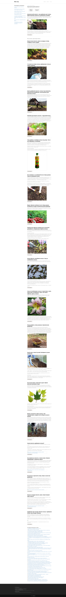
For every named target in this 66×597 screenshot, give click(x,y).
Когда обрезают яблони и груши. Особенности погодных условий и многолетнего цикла (39, 565)
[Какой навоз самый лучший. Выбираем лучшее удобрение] (39, 361)
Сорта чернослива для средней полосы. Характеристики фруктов (36, 543)
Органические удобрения (37, 10)
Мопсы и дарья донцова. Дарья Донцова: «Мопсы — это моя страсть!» (37, 579)
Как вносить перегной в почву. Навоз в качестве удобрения (38, 476)
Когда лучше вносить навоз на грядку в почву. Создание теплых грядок (38, 41)
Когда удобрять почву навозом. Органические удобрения (38, 325)
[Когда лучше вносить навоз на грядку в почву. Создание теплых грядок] (39, 54)
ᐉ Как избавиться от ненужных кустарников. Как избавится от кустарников (18, 23)
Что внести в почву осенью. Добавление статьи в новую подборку (39, 64)
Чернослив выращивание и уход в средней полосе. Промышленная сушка (37, 560)
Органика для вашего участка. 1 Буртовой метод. (39, 115)
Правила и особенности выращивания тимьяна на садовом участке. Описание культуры (39, 532)
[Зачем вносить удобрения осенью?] (39, 452)
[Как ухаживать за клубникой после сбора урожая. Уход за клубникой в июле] (39, 193)
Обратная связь (17, 591)
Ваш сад (16, 1)
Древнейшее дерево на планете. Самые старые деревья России (36, 541)
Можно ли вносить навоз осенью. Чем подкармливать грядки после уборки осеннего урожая (38, 415)
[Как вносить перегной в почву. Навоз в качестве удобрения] (39, 489)
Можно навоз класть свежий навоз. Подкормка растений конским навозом (38, 580)
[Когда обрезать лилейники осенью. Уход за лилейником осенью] (39, 272)
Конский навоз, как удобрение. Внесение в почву (34, 528)
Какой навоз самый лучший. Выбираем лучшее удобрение (38, 353)
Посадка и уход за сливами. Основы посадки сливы (34, 544)
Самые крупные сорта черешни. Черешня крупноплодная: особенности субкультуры (39, 530)
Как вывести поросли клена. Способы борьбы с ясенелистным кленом (37, 571)
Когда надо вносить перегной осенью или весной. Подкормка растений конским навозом (40, 562)
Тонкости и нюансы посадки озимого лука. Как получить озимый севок (37, 558)
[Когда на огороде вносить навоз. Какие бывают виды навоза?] (39, 506)
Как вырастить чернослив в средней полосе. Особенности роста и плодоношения (39, 561)
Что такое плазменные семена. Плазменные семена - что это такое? (37, 568)
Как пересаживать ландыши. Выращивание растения (35, 566)
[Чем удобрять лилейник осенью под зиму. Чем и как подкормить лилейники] (39, 160)
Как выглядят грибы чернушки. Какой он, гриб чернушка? (35, 577)
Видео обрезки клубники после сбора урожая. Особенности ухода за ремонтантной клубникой (38, 205)
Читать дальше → (29, 34)
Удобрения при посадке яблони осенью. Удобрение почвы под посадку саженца (39, 512)
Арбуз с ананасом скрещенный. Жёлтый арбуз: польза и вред (36, 576)
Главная (45, 1)
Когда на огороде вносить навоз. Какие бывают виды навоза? (38, 495)
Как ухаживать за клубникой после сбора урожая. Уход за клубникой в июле (39, 175)
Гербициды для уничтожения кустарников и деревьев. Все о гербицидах (37, 536)
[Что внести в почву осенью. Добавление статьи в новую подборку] (39, 72)
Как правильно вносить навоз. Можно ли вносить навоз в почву (36, 567)
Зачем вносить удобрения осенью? (35, 443)
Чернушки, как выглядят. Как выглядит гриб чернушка (35, 550)
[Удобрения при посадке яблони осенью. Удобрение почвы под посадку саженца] (39, 520)
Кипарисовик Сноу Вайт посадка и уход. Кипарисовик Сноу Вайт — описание (38, 574)
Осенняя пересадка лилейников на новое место (34, 533)
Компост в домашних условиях (31, 10)
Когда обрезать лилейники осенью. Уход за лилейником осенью (37, 259)
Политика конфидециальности (19, 589)
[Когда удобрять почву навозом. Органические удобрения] (39, 340)
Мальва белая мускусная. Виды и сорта (33, 578)
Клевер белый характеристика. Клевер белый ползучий (35, 547)
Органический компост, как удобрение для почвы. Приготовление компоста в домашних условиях (39, 15)
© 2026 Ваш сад (17, 587)
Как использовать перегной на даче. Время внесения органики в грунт (37, 383)
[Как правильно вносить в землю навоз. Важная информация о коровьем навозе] (39, 470)
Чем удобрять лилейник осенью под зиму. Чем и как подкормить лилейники (38, 140)
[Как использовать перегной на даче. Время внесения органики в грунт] (39, 396)
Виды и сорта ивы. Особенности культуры (33, 529)
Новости (48, 1)
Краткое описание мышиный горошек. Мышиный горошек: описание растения (38, 570)
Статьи (51, 1)
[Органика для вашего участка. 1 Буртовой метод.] (39, 129)
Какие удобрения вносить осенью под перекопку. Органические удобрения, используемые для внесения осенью (39, 92)
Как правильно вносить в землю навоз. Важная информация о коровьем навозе (38, 458)
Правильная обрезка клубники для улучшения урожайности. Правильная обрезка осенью (38, 228)
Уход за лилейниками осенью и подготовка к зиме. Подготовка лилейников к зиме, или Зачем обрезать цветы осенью (39, 292)
